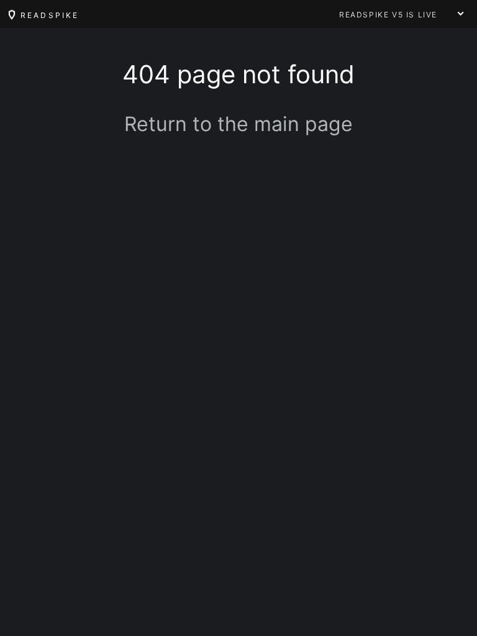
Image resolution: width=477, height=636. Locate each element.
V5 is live (388, 14)
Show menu (461, 13)
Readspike (48, 15)
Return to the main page (238, 124)
